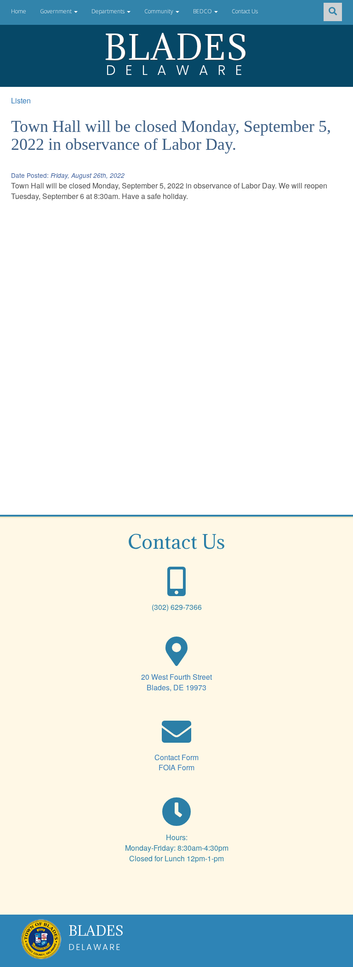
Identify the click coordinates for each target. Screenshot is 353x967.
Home (18, 11)
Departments (108, 11)
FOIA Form (176, 767)
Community (159, 11)
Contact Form (176, 757)
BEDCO (203, 11)
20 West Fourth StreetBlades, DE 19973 (176, 682)
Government (56, 11)
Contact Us (245, 11)
